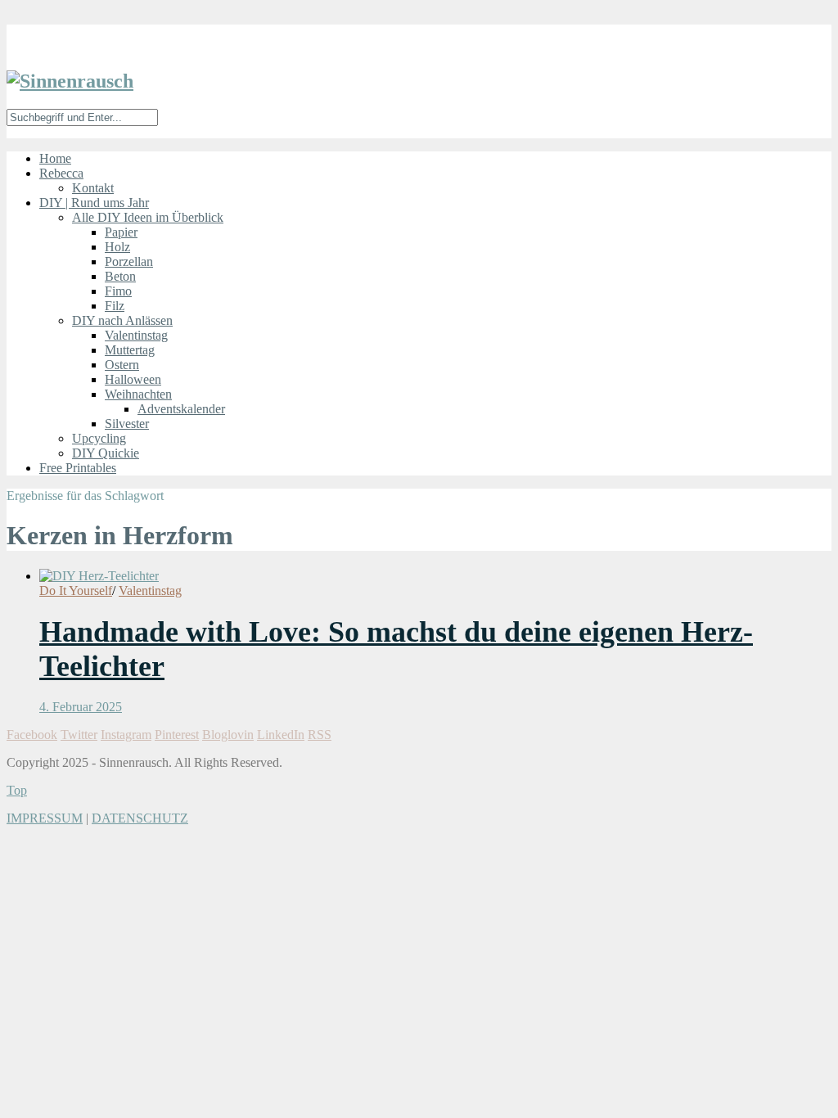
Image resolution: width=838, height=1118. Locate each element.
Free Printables (77, 468)
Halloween (133, 379)
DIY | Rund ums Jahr (94, 203)
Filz (114, 306)
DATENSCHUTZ (140, 818)
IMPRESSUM (45, 818)
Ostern (122, 365)
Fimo (118, 291)
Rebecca (61, 173)
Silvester (127, 424)
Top (17, 790)
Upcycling (99, 438)
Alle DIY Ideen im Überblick (147, 217)
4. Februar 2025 (80, 707)
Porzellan (129, 261)
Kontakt (93, 188)
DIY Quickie (105, 453)
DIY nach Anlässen (122, 320)
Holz (117, 247)
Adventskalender (181, 409)
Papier (121, 232)
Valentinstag (136, 335)
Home (55, 158)
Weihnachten (138, 394)
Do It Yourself (75, 590)
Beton (120, 276)
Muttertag (130, 350)
